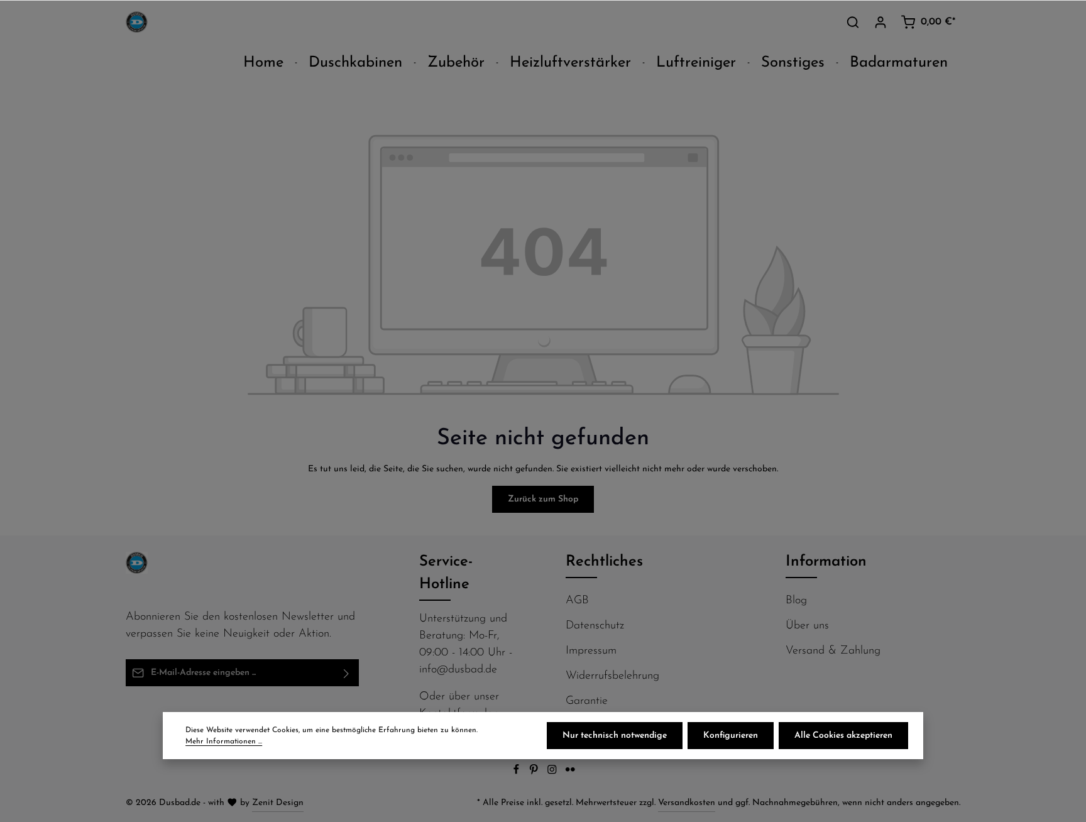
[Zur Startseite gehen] (137, 22)
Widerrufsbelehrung (612, 676)
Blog (796, 600)
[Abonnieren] (346, 672)
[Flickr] (570, 772)
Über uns (807, 626)
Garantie (587, 701)
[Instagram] (553, 772)
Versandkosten (686, 803)
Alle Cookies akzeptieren (843, 735)
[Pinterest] (535, 772)
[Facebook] (517, 772)
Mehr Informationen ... (223, 741)
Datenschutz (595, 626)
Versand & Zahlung (833, 651)
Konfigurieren (730, 735)
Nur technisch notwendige (614, 735)
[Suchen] (852, 22)
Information (826, 561)
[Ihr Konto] (880, 22)
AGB (577, 600)
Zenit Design (278, 803)
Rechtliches (604, 561)
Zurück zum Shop (543, 499)
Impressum (591, 651)
